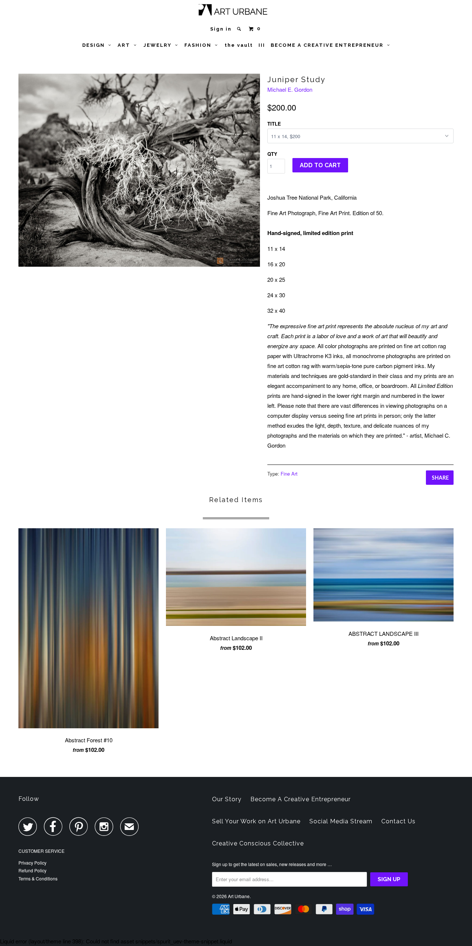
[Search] (240, 29)
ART (126, 45)
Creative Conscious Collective (258, 843)
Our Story (227, 799)
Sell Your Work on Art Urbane (256, 821)
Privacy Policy (32, 862)
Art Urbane (239, 896)
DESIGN (95, 45)
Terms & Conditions (38, 878)
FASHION (199, 45)
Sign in (221, 29)
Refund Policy (32, 870)
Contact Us (398, 821)
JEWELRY (159, 45)
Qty (272, 153)
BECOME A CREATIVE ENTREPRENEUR (329, 45)
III (261, 45)
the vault (239, 45)
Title (274, 123)
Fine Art (289, 473)
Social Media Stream (340, 821)
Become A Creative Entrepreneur (300, 799)
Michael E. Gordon (289, 89)
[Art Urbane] (236, 11)
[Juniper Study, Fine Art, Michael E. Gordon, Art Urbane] (139, 170)
